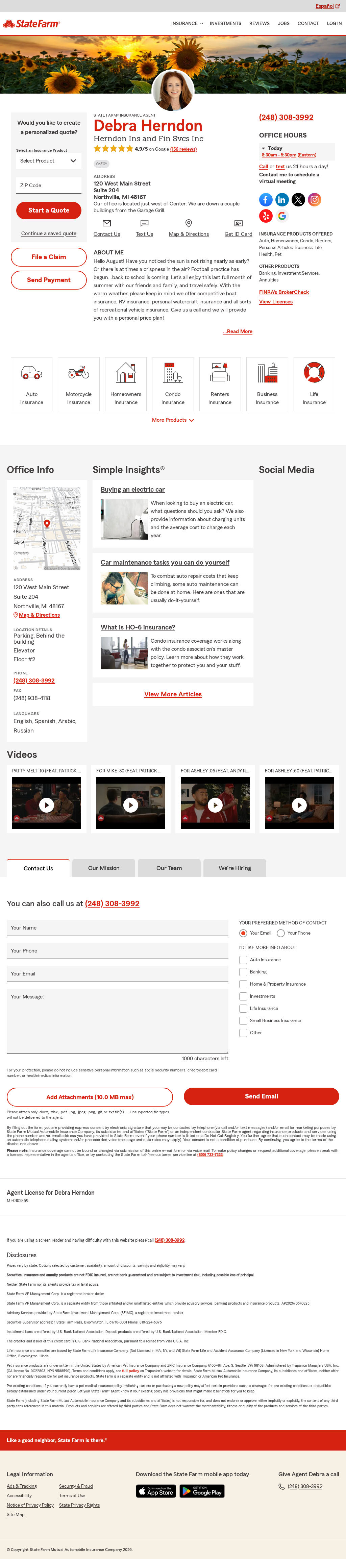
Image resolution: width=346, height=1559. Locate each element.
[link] (31, 23)
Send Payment (49, 280)
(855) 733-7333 (210, 1155)
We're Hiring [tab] (235, 868)
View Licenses (276, 301)
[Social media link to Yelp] (266, 216)
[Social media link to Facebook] (266, 199)
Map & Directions (39, 615)
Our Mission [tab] (104, 868)
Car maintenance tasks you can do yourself (165, 562)
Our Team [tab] (169, 868)
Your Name (23, 928)
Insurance (184, 23)
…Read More (237, 331)
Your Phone (24, 951)
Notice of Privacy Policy (30, 1505)
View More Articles (173, 694)
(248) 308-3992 (286, 118)
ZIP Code (30, 185)
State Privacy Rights (79, 1505)
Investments (225, 23)
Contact (308, 23)
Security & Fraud (76, 1486)
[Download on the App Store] (156, 1491)
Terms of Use (72, 1495)
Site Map (16, 1514)
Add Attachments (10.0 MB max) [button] (90, 1097)
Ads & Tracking (22, 1486)
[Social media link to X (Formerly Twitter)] (298, 199)
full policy (130, 1371)
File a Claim (48, 257)
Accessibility (19, 1495)
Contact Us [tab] (38, 868)
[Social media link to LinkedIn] (282, 199)
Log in (334, 23)
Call (263, 166)
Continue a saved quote (48, 233)
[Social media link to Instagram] (314, 199)
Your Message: (27, 996)
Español (325, 6)
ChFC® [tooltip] (101, 164)
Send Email (261, 1096)
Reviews (259, 23)
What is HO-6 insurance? (138, 627)
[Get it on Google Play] (202, 1491)
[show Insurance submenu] (200, 24)
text (280, 166)
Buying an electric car (133, 489)
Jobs (284, 23)
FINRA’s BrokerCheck (284, 292)
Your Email (23, 973)
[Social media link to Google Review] (282, 216)
